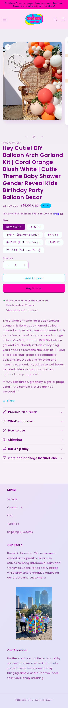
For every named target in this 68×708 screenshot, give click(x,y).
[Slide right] (42, 137)
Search (12, 499)
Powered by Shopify (44, 700)
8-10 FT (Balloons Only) (23, 242)
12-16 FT (54, 242)
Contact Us (15, 507)
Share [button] (11, 400)
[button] (5, 19)
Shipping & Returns (20, 532)
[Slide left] (26, 137)
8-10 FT (53, 234)
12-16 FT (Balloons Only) (23, 250)
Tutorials (13, 524)
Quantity (8, 258)
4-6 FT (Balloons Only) (22, 234)
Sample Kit (14, 227)
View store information (22, 310)
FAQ (10, 515)
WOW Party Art (28, 700)
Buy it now (34, 288)
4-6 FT (35, 227)
